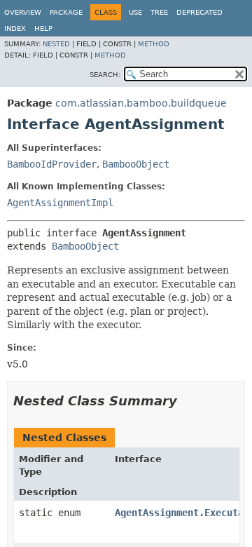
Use (135, 12)
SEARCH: (105, 75)
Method (153, 44)
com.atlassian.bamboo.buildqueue (141, 103)
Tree (159, 12)
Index (15, 28)
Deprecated (199, 12)
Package (66, 12)
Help (43, 28)
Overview (22, 12)
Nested (56, 44)
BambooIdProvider (52, 164)
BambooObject (135, 164)
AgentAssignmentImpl (60, 202)
